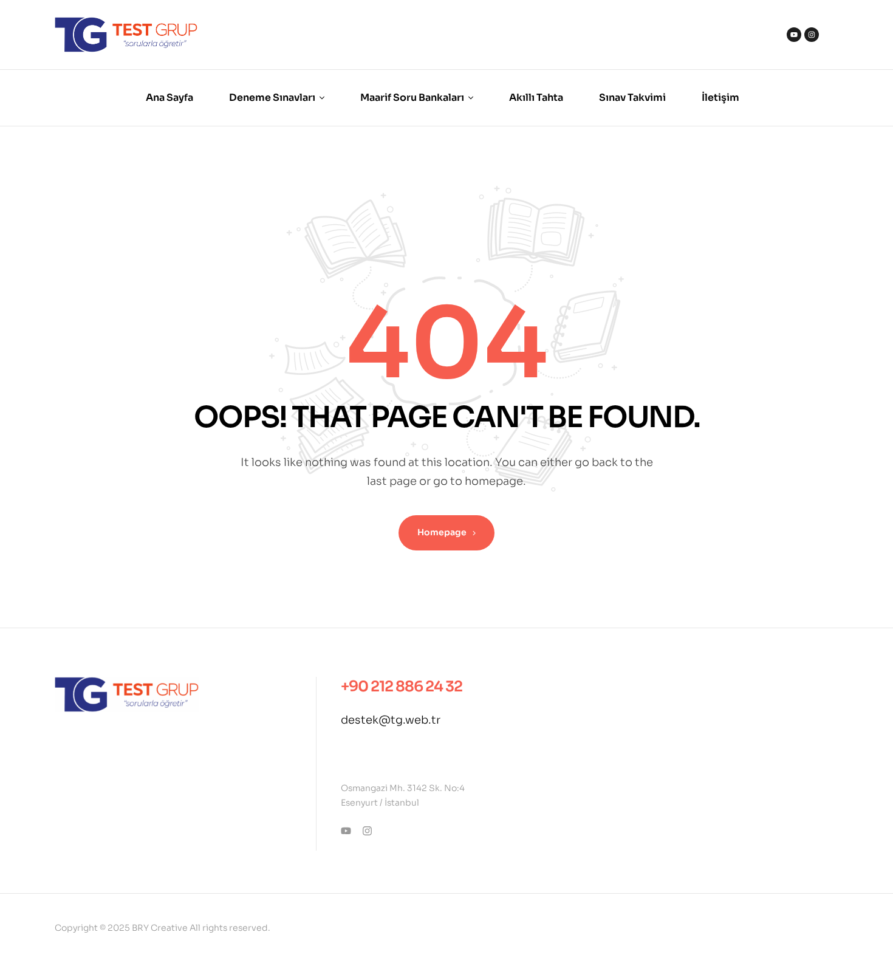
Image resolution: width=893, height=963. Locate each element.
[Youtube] (794, 34)
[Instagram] (811, 34)
